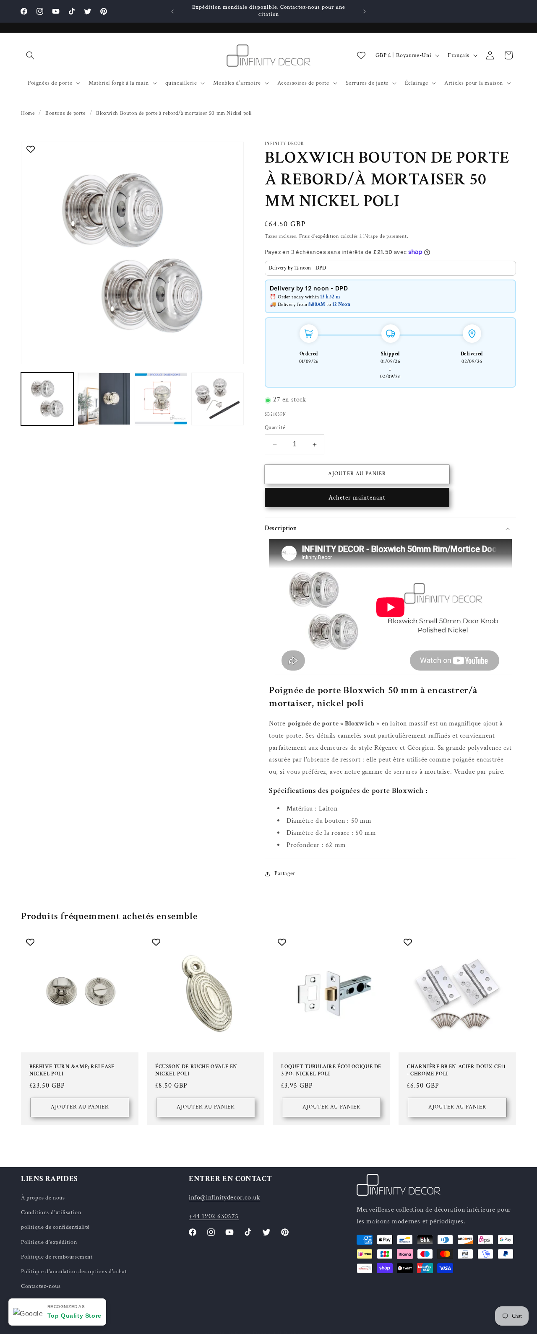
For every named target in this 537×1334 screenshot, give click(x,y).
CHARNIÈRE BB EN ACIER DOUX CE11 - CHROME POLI (456, 1071)
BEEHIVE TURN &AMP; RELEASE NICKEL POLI (72, 1071)
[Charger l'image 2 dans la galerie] (104, 399)
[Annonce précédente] (172, 11)
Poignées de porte (50, 83)
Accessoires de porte (303, 83)
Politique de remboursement (57, 1257)
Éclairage (416, 83)
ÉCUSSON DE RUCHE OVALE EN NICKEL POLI (196, 1071)
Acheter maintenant (357, 498)
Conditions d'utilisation (51, 1212)
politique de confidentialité (55, 1227)
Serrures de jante (367, 83)
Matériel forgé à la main (119, 83)
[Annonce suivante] (364, 11)
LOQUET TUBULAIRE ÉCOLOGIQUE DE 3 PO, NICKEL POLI (331, 1071)
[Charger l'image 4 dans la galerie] (217, 399)
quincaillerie (181, 83)
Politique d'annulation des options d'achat (74, 1271)
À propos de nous (43, 1198)
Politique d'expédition (49, 1242)
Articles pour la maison (473, 83)
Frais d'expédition (319, 236)
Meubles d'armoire (237, 83)
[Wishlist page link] (361, 55)
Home (27, 113)
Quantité (275, 428)
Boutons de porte (65, 113)
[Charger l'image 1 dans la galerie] (47, 399)
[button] (30, 55)
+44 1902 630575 (214, 1216)
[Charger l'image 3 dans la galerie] (161, 399)
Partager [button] (284, 873)
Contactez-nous (40, 1286)
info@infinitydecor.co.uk (224, 1197)
